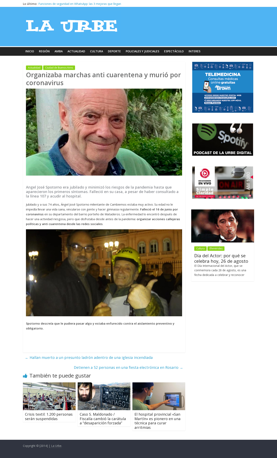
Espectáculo (174, 51)
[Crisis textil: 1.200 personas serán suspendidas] (49, 385)
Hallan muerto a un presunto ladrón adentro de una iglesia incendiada (89, 357)
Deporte (114, 51)
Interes (194, 51)
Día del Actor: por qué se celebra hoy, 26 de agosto (221, 258)
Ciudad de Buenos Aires (59, 67)
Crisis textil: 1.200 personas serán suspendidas (49, 416)
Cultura (96, 51)
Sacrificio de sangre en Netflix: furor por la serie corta (73, 4)
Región (44, 51)
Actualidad (76, 51)
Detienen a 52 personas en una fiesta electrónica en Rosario (128, 367)
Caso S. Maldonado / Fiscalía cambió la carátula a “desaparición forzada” (103, 418)
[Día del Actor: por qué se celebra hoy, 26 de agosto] (222, 211)
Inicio (29, 51)
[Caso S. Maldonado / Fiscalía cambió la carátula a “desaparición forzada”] (104, 385)
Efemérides (215, 248)
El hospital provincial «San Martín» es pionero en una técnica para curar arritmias (157, 421)
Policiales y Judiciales (142, 51)
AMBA (59, 51)
